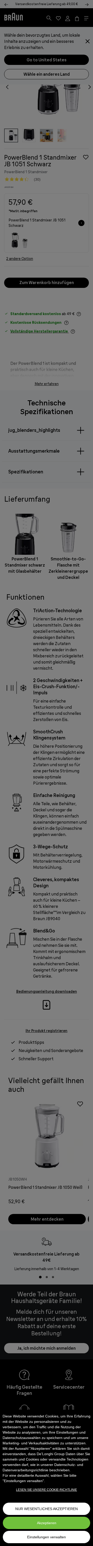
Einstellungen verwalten (46, 1537)
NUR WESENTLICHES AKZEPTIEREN (46, 1509)
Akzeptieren (46, 1523)
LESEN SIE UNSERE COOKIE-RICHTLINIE (46, 1490)
